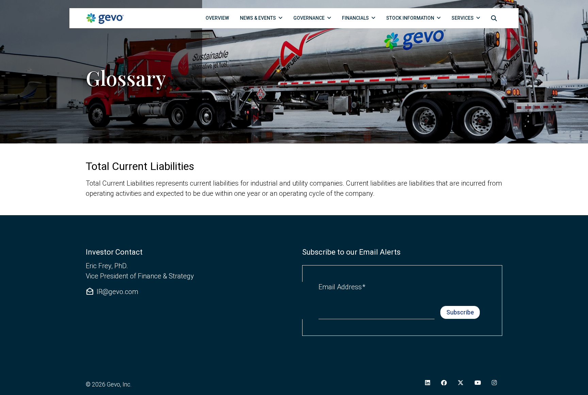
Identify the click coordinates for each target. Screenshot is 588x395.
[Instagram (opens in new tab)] (494, 383)
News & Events (258, 18)
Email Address (341, 286)
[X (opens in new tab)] (460, 383)
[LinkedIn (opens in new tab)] (428, 383)
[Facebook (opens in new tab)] (444, 383)
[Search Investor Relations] (494, 18)
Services (463, 18)
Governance (309, 18)
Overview (217, 18)
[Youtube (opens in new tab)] (477, 383)
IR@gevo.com (112, 291)
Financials (355, 18)
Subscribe (460, 312)
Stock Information (410, 18)
